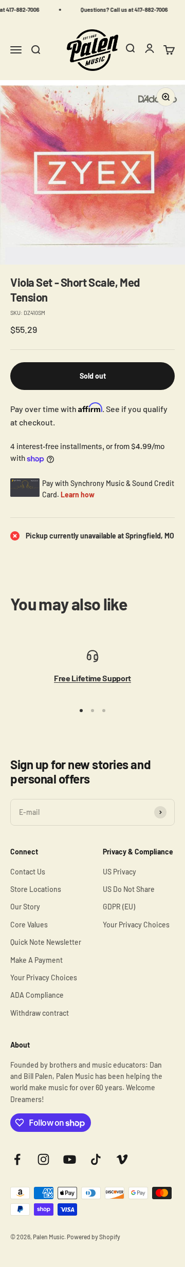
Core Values (29, 924)
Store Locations (35, 889)
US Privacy (119, 871)
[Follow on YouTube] (70, 1159)
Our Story (25, 906)
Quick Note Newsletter (45, 942)
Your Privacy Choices (43, 977)
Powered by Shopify (93, 1236)
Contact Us (27, 871)
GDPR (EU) (119, 906)
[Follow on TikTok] (96, 1159)
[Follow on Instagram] (43, 1159)
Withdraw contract (39, 1013)
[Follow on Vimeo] (122, 1159)
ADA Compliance (37, 995)
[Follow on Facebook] (17, 1159)
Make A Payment (36, 960)
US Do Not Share (129, 889)
